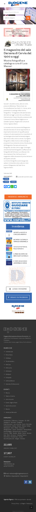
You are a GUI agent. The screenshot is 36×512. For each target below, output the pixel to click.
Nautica (24, 435)
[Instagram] (30, 482)
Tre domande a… (10, 361)
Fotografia (19, 422)
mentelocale (9, 351)
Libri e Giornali (17, 424)
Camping (19, 435)
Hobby (28, 426)
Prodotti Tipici (14, 437)
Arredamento (7, 420)
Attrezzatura (7, 428)
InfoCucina (9, 368)
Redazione (29, 503)
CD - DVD (27, 420)
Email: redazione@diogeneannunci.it (16, 473)
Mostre (8, 409)
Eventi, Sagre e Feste (11, 402)
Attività (19, 433)
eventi (6, 181)
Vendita (15, 433)
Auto (5, 435)
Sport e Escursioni (11, 406)
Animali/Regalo (8, 431)
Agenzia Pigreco (9, 499)
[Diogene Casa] (18, 307)
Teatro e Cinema (10, 396)
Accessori (24, 431)
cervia (6, 179)
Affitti (10, 433)
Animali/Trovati (17, 431)
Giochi (24, 424)
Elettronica (15, 420)
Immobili (22, 438)
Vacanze (29, 433)
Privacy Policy (15, 503)
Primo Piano (9, 355)
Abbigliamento (7, 429)
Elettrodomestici (8, 424)
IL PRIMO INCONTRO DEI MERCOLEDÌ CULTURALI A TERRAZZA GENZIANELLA (20, 256)
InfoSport (8, 374)
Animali (19, 426)
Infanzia (24, 426)
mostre (14, 181)
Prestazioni (20, 429)
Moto (8, 435)
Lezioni (14, 429)
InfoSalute (8, 371)
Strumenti (13, 422)
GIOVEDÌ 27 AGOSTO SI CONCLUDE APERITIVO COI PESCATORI (20, 234)
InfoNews (8, 358)
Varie (12, 428)
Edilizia (14, 426)
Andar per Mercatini (11, 412)
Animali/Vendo (27, 429)
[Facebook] (26, 482)
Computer (21, 420)
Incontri (21, 437)
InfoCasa (8, 364)
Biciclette (28, 424)
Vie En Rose (7, 437)
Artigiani (17, 438)
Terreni (24, 433)
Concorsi (6, 433)
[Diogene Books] (18, 311)
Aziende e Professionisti (12, 384)
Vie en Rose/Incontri (9, 438)
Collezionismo (7, 426)
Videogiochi (7, 422)
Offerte (16, 428)
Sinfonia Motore (10, 381)
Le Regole (23, 503)
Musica (8, 393)
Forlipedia (8, 377)
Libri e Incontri (10, 399)
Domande (21, 428)
